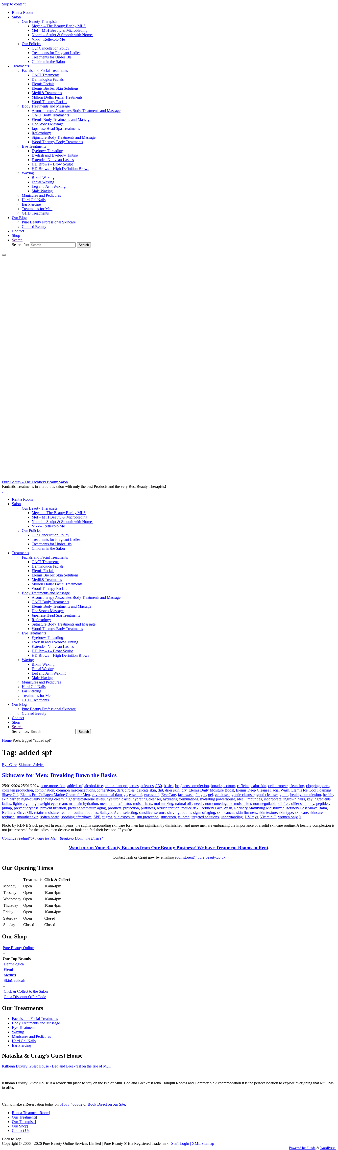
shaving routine (179, 812)
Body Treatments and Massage (36, 1023)
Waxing (18, 1032)
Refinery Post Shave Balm (306, 808)
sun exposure (124, 817)
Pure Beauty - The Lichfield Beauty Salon (35, 482)
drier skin (172, 790)
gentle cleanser (243, 795)
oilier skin (299, 803)
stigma (107, 817)
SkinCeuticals (14, 980)
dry (184, 790)
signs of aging (204, 812)
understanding (232, 817)
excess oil (151, 795)
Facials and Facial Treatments (35, 1018)
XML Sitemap (203, 1143)
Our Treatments (24, 1117)
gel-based (222, 795)
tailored (184, 817)
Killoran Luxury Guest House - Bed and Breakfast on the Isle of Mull (56, 1066)
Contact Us (20, 1130)
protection (131, 808)
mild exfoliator (120, 803)
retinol (66, 812)
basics (168, 786)
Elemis (9, 969)
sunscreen (168, 817)
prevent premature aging (87, 808)
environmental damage (109, 795)
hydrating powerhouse (217, 799)
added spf (74, 786)
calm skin (258, 786)
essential (135, 795)
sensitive (145, 812)
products (114, 808)
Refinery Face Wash (216, 808)
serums (159, 812)
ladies (6, 803)
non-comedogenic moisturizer (228, 803)
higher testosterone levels (85, 799)
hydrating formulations (180, 799)
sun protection (148, 817)
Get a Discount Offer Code (25, 997)
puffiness (148, 808)
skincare (301, 812)
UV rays (251, 817)
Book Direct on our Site (106, 1104)
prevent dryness (26, 808)
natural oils (183, 803)
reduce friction (168, 808)
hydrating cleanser (147, 799)
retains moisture (46, 812)
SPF (97, 817)
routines (91, 812)
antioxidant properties (122, 786)
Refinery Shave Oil (17, 812)
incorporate (272, 799)
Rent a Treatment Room (30, 1113)
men (103, 803)
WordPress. (328, 1148)
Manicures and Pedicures (31, 1036)
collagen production (17, 790)
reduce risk (189, 808)
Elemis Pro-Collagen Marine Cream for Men (55, 795)
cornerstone (106, 790)
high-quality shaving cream (42, 799)
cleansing (297, 786)
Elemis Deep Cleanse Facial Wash (262, 790)
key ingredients (319, 799)
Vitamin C (268, 817)
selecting (130, 812)
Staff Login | (181, 1143)
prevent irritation (53, 808)
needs (198, 803)
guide (284, 795)
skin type (286, 812)
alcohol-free (93, 786)
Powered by (297, 1148)
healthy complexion (305, 795)
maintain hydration (83, 803)
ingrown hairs (294, 799)
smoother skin (27, 817)
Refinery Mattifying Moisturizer (259, 808)
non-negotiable (264, 803)
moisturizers (142, 803)
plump (7, 808)
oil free (283, 803)
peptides (322, 803)
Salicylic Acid (110, 812)
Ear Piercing (21, 1045)
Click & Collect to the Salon (26, 991)
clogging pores (317, 786)
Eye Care (9, 765)
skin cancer (225, 812)
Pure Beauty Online (18, 948)
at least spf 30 (151, 786)
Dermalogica (14, 964)
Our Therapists (23, 1122)
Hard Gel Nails (24, 1041)
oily (311, 803)
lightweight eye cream (49, 803)
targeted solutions (205, 817)
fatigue (200, 795)
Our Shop (19, 1126)
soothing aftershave (76, 817)
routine (77, 812)
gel (210, 795)
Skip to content (13, 4)
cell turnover (278, 786)
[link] (17, 240)
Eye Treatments (24, 1027)
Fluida (310, 1148)
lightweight (21, 803)
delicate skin (146, 790)
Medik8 (10, 975)
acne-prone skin (53, 786)
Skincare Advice (31, 765)
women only (288, 817)
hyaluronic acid (119, 799)
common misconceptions (75, 790)
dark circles (126, 790)
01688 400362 (71, 1104)
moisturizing (163, 803)
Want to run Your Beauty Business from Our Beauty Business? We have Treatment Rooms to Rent (168, 847)
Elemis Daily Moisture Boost (211, 790)
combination (44, 790)
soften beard (49, 817)
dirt (160, 790)
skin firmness (246, 812)
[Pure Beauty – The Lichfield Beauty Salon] (169, 477)
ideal (240, 799)
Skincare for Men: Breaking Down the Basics (59, 775)
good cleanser (267, 795)
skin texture (268, 812)
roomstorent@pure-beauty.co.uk (200, 857)
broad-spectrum (223, 786)
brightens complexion (192, 786)
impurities (254, 799)
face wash (185, 795)
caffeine (243, 786)
